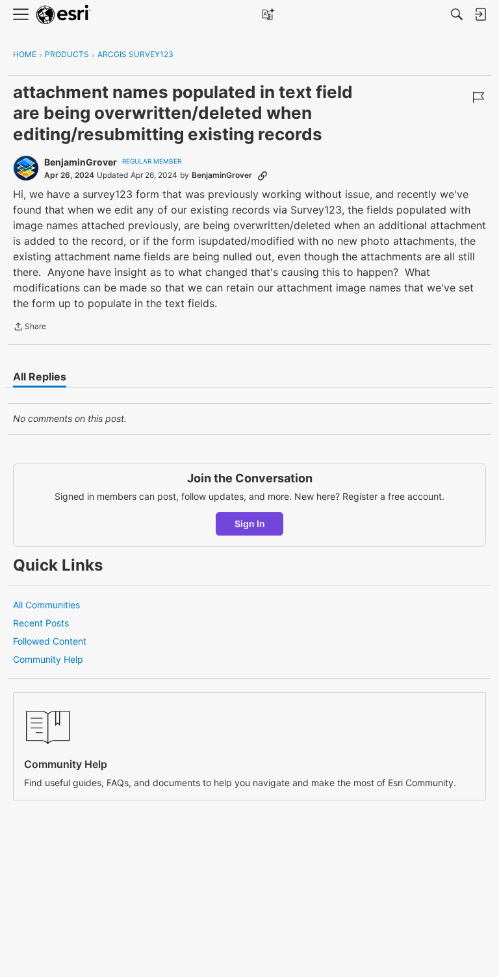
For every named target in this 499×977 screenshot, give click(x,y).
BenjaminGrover (80, 161)
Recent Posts (41, 622)
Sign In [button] (250, 523)
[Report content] (478, 97)
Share (29, 327)
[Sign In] (480, 14)
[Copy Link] (262, 175)
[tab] (39, 376)
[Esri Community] (63, 14)
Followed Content (49, 641)
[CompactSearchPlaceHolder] (456, 14)
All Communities (46, 604)
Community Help (48, 659)
